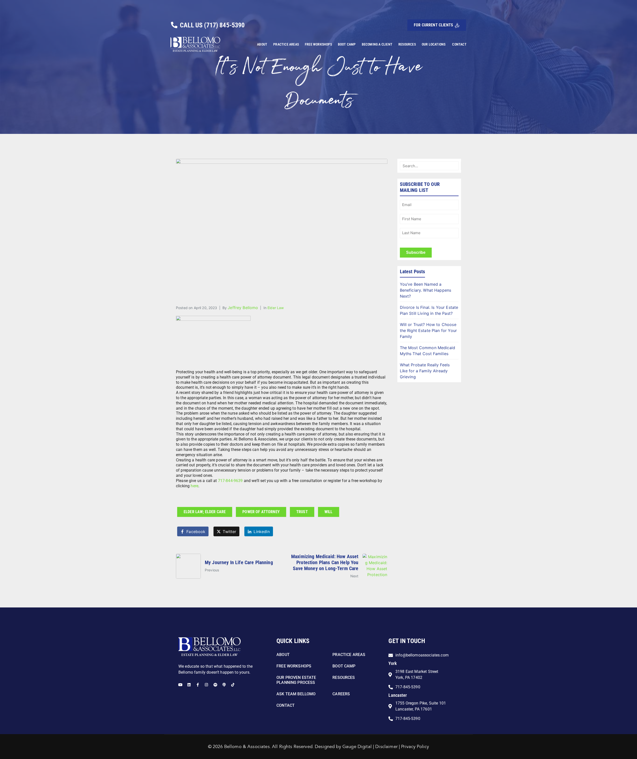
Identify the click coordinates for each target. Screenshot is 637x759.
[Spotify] (215, 685)
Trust (302, 511)
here (194, 486)
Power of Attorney (261, 511)
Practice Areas (286, 44)
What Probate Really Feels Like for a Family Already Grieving (425, 370)
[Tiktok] (233, 685)
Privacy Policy (415, 747)
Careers (341, 694)
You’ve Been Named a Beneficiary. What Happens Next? (425, 290)
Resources (407, 44)
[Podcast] (224, 685)
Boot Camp (347, 44)
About (262, 44)
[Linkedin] (189, 685)
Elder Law (275, 308)
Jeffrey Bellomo (243, 307)
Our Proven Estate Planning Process (296, 680)
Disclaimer (386, 747)
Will (328, 511)
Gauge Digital (357, 747)
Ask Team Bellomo (296, 694)
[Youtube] (180, 685)
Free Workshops (318, 44)
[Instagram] (206, 685)
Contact (459, 44)
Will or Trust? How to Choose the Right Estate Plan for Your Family (428, 330)
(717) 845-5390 (224, 25)
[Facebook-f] (198, 685)
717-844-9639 (230, 480)
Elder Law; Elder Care (205, 511)
